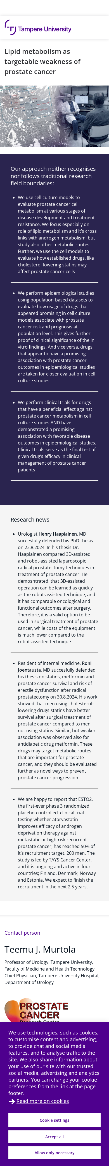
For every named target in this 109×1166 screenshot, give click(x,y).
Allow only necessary (55, 1152)
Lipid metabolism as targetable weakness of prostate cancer (42, 61)
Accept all (54, 1136)
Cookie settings (54, 1120)
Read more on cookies (42, 1101)
